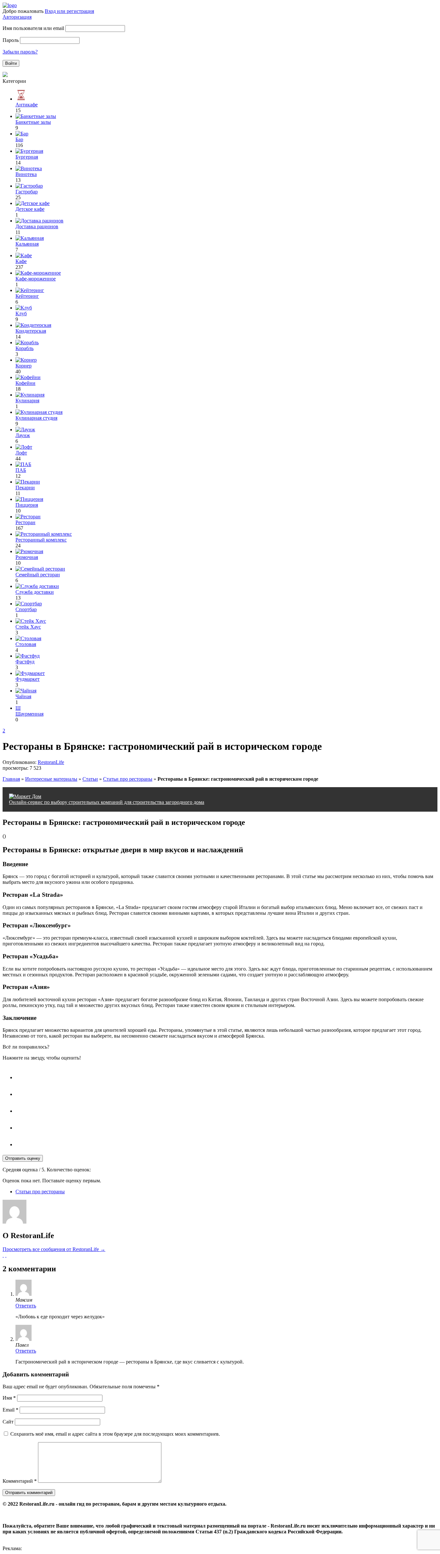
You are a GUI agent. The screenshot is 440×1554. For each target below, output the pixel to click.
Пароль (11, 40)
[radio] (226, 1074)
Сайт (8, 1421)
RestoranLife (51, 762)
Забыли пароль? (20, 51)
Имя (9, 1398)
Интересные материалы (51, 779)
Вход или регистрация (69, 11)
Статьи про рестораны (127, 779)
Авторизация (17, 17)
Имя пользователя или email (33, 28)
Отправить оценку (22, 1158)
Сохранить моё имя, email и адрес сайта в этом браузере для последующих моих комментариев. (115, 1434)
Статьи (90, 779)
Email (10, 1409)
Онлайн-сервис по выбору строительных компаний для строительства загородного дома (106, 802)
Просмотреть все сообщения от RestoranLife (54, 1249)
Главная (11, 779)
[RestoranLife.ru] (10, 5)
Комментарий (20, 1481)
